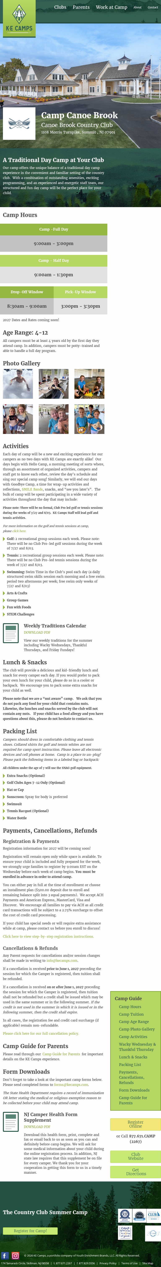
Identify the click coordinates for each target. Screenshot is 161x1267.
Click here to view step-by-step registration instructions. (48, 937)
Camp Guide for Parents (133, 1100)
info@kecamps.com (62, 961)
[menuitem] (63, 7)
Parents (81, 7)
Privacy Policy (108, 1263)
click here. (19, 531)
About (138, 7)
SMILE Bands (32, 489)
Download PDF (37, 633)
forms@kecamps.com (71, 1085)
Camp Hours (130, 1007)
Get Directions (136, 1172)
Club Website (135, 1156)
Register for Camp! (30, 1231)
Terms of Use (129, 1263)
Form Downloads (134, 1090)
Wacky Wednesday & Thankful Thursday (137, 1047)
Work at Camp (111, 7)
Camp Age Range (134, 1021)
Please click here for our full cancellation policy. (41, 1034)
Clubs (60, 7)
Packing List (130, 1064)
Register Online (136, 1124)
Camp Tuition (131, 1014)
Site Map (147, 1263)
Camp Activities (133, 1037)
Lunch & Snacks (133, 1057)
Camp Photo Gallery (137, 1029)
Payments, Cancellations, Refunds (131, 1077)
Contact (153, 7)
